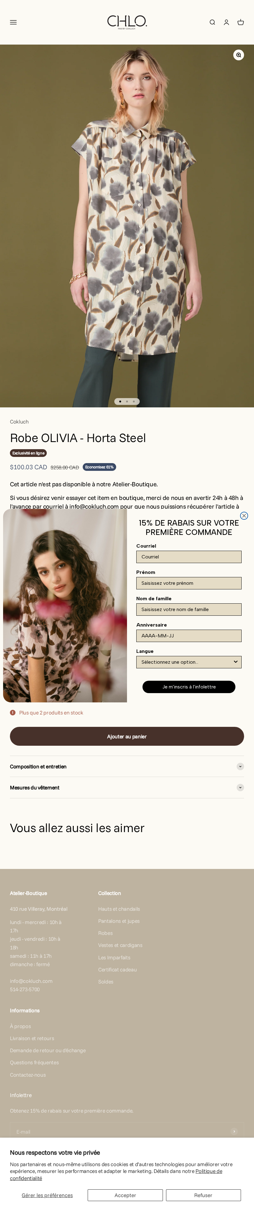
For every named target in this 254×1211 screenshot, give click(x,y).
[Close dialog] (244, 515)
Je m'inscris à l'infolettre (189, 687)
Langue (145, 651)
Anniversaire (151, 625)
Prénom (145, 572)
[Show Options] (236, 662)
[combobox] (187, 662)
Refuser (203, 1195)
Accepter (125, 1195)
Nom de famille (154, 598)
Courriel (146, 546)
